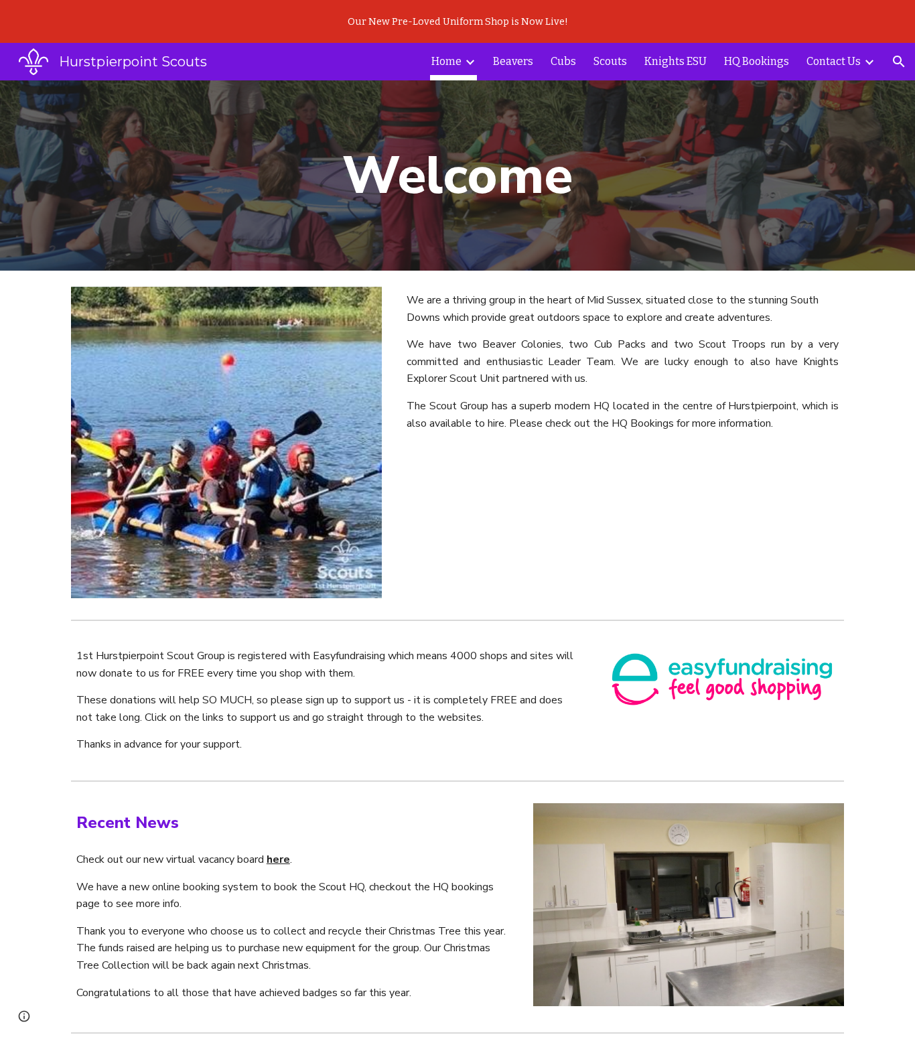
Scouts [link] (610, 61)
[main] (457, 175)
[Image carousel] (226, 442)
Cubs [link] (563, 61)
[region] (457, 21)
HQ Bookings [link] (756, 61)
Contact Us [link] (833, 61)
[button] (899, 62)
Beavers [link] (513, 61)
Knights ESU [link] (675, 61)
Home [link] (446, 61)
